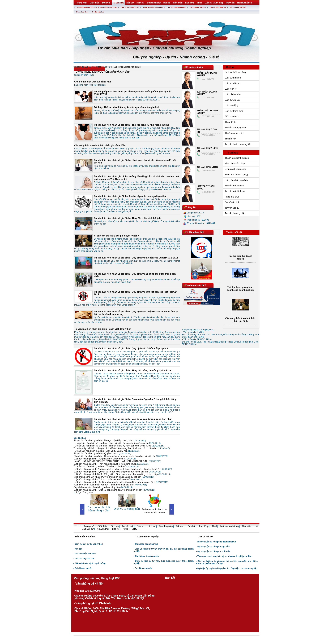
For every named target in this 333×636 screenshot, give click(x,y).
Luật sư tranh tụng (234, 111)
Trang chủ (89, 526)
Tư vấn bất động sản (235, 127)
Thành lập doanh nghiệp (86, 7)
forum (126, 529)
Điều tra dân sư (232, 116)
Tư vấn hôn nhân (207, 167)
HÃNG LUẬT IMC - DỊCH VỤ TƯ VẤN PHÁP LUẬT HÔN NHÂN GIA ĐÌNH (117, 461)
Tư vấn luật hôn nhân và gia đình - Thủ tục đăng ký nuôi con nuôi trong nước (119, 445)
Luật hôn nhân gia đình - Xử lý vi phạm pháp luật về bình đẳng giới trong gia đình (121, 482)
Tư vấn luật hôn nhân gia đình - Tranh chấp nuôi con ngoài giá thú (130, 196)
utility (134, 529)
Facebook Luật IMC (195, 285)
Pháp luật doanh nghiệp (153, 7)
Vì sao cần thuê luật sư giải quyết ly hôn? (116, 235)
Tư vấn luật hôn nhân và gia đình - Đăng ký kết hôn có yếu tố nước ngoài (117, 443)
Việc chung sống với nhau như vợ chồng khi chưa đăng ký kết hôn (114, 477)
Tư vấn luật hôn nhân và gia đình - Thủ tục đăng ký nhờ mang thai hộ (131, 125)
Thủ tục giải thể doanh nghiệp (240, 257)
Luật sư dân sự (232, 83)
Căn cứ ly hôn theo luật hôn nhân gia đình (240, 319)
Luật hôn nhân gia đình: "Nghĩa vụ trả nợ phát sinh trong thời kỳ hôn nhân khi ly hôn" (123, 469)
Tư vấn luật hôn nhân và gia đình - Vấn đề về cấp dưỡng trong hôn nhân (133, 419)
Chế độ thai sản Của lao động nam (93, 81)
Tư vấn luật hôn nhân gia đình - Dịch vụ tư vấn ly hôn (107, 451)
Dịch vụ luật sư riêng (235, 72)
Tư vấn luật (99, 67)
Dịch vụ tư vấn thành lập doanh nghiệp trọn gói (127, 510)
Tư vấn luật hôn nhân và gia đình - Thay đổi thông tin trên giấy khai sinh (133, 370)
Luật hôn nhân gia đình (176, 7)
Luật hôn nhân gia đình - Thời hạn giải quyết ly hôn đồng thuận (111, 464)
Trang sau (88, 492)
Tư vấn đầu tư (232, 208)
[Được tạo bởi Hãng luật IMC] (72, 531)
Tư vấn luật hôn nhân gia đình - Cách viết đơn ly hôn (102, 329)
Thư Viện (246, 526)
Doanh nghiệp (166, 526)
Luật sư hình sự (233, 77)
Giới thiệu (102, 526)
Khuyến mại (103, 529)
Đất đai (179, 526)
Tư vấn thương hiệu (235, 213)
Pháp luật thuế (82, 12)
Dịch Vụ (115, 526)
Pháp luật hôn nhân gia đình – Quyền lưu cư (102, 453)
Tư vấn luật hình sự (218, 7)
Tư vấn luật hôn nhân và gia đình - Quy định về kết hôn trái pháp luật (131, 348)
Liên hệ (115, 529)
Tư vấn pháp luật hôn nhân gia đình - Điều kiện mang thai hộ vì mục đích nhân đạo (122, 448)
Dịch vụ (230, 67)
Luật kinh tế (231, 88)
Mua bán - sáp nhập (235, 163)
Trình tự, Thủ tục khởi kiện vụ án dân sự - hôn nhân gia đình (126, 107)
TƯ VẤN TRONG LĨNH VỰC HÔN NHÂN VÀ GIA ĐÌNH (102, 72)
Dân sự (140, 526)
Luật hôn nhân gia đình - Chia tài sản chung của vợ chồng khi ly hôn (114, 490)
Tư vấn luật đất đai (238, 7)
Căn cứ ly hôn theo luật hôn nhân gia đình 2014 (99, 145)
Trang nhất (81, 67)
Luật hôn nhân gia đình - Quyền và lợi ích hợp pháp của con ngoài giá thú (117, 471)
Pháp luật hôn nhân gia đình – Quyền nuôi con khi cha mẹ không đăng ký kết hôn (121, 456)
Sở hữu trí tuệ (98, 12)
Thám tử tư (230, 122)
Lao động (203, 526)
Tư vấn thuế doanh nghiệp (238, 144)
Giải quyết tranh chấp (130, 7)
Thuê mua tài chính (234, 133)
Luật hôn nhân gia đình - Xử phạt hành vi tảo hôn (105, 458)
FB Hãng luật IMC (194, 232)
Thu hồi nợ (230, 138)
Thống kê (190, 207)
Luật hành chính (233, 94)
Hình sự (152, 526)
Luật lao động (231, 105)
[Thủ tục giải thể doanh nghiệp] (240, 245)
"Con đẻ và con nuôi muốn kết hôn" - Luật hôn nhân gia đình (110, 484)
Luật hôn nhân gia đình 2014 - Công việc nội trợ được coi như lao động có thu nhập (122, 474)
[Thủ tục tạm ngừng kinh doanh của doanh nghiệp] (240, 277)
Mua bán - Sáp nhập (108, 7)
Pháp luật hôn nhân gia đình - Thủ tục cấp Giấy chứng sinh (110, 440)
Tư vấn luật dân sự (198, 7)
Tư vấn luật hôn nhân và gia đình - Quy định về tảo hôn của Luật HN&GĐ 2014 (136, 257)
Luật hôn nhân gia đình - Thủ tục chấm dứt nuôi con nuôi (108, 479)
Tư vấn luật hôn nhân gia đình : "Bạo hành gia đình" (106, 466)
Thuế (214, 526)
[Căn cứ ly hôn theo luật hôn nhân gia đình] (240, 309)
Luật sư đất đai (232, 100)
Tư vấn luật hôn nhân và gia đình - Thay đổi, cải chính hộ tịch (127, 218)
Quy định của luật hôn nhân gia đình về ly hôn (103, 487)
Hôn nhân (191, 526)
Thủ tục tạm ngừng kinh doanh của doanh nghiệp (240, 288)
